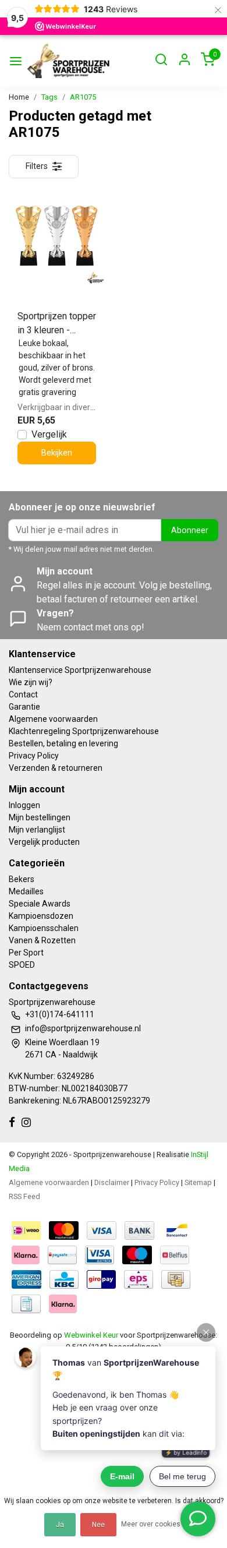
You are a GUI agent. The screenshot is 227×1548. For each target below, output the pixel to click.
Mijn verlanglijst (37, 829)
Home (19, 97)
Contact (23, 694)
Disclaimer (111, 1182)
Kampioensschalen (44, 928)
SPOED (22, 964)
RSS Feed (24, 1196)
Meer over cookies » (153, 1524)
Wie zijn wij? (30, 682)
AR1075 (83, 97)
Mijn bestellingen (39, 817)
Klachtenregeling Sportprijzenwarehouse (84, 731)
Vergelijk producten (44, 842)
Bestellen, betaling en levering (63, 743)
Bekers (21, 879)
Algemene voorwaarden (53, 719)
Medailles (26, 891)
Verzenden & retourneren (55, 768)
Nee (98, 1525)
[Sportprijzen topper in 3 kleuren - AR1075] (57, 236)
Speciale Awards (39, 903)
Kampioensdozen (41, 916)
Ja (60, 1525)
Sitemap (198, 1182)
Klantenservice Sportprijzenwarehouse (80, 670)
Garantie (24, 706)
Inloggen (24, 805)
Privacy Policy (34, 755)
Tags (49, 97)
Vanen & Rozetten (42, 940)
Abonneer (189, 530)
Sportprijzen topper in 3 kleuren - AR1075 (56, 324)
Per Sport (26, 952)
